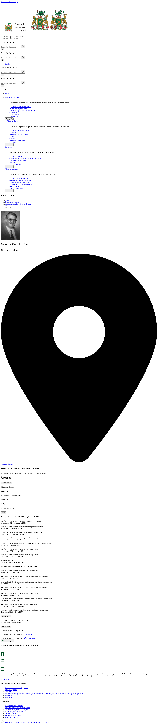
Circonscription (6, 483)
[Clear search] (23, 46)
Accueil (7, 200)
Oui (27, 638)
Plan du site (5, 679)
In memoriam (6, 626)
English (7, 64)
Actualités (8, 697)
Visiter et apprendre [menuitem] (11, 169)
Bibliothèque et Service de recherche (17, 708)
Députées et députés (12, 202)
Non (33, 638)
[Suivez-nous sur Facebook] (2, 655)
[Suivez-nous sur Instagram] (2, 651)
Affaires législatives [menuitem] (11, 121)
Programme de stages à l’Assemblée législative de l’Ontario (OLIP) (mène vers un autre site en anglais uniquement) (44, 694)
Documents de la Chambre (14, 706)
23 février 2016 (29, 634)
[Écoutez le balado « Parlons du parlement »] (2, 664)
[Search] (2, 49)
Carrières (8, 692)
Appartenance (6, 616)
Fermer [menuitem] (8, 119)
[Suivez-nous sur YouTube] (2, 670)
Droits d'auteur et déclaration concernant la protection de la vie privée (27, 722)
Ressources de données (13, 715)
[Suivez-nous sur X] (2, 657)
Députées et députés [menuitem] (12, 97)
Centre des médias (11, 713)
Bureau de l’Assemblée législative (16, 688)
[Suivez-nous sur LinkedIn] (2, 661)
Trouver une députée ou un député (16, 710)
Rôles (3, 512)
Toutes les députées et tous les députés (18, 204)
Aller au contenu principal (9, 2)
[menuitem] (20, 107)
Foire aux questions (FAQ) (14, 711)
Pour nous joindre (11, 690)
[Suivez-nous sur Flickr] (2, 666)
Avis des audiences (11, 717)
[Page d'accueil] (34, 35)
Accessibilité (9, 695)
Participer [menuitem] (8, 147)
